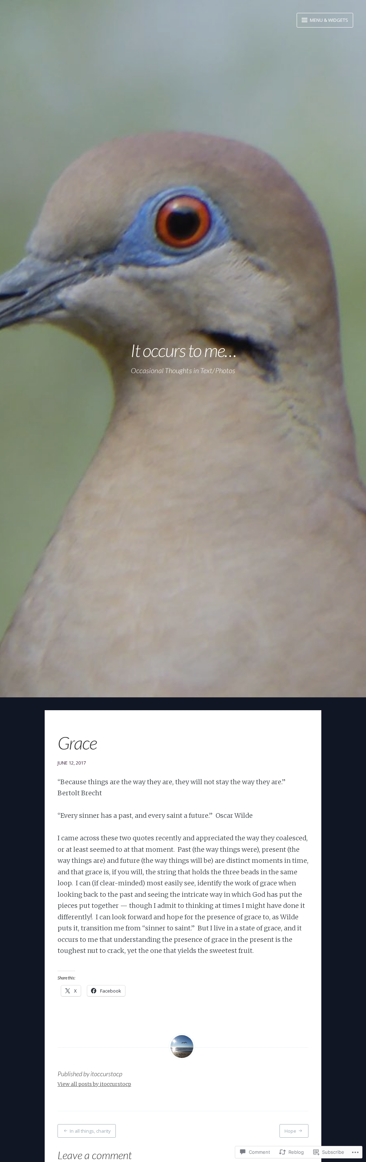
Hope (290, 1131)
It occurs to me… (183, 350)
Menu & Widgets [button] (328, 20)
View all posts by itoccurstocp (94, 1084)
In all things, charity (90, 1131)
